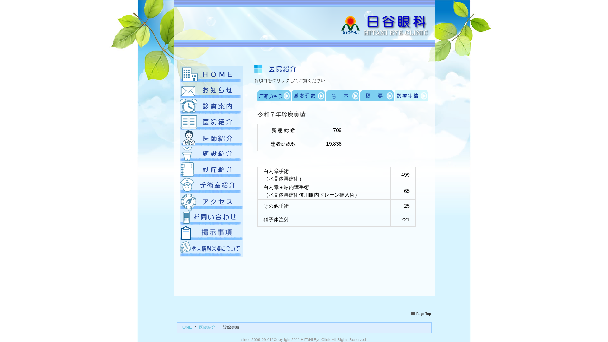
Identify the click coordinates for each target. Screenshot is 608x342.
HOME (186, 327)
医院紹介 (207, 327)
